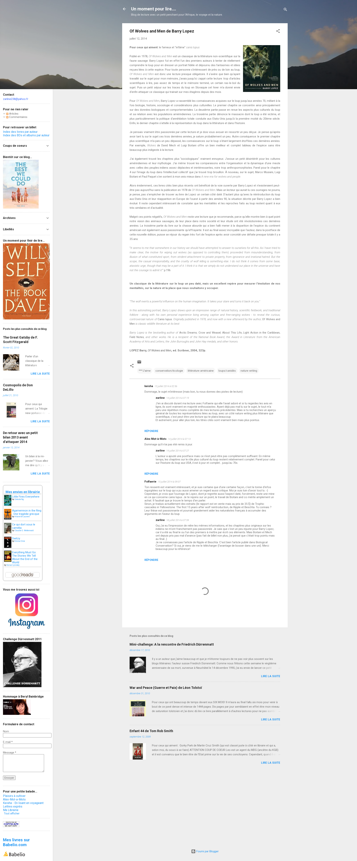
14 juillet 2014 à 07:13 (179, 439)
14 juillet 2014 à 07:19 (177, 398)
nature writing (249, 370)
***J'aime (145, 370)
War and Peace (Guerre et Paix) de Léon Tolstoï (166, 688)
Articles (13, 113)
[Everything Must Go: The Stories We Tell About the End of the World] (7, 561)
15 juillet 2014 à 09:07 (169, 481)
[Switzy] (7, 547)
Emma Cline (20, 541)
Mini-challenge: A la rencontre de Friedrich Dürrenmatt (172, 644)
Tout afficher (12, 813)
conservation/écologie (169, 370)
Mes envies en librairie (23, 492)
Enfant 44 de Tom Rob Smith (151, 731)
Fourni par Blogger (207, 851)
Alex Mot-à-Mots (155, 439)
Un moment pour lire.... (153, 9)
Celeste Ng (19, 499)
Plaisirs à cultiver (14, 796)
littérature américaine (201, 370)
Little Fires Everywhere (25, 496)
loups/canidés (227, 370)
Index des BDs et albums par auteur (26, 135)
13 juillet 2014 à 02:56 (166, 386)
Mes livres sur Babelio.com (16, 842)
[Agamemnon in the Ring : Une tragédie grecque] (7, 518)
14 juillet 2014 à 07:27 (177, 450)
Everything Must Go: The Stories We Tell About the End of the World (25, 557)
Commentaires (17, 117)
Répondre (151, 431)
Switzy (16, 538)
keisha (148, 386)
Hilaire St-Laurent (22, 517)
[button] (278, 32)
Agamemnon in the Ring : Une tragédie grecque (26, 512)
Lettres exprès (12, 806)
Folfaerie (150, 481)
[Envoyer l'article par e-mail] (139, 363)
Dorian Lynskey (13, 565)
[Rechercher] (285, 10)
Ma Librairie (10, 810)
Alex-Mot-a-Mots (14, 799)
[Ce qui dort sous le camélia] (7, 532)
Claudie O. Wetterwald (24, 530)
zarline (160, 397)
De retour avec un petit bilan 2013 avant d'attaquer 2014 (20, 437)
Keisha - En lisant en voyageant (23, 803)
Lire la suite (270, 676)
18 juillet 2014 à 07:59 (177, 520)
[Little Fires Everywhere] (7, 504)
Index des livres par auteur (20, 132)
